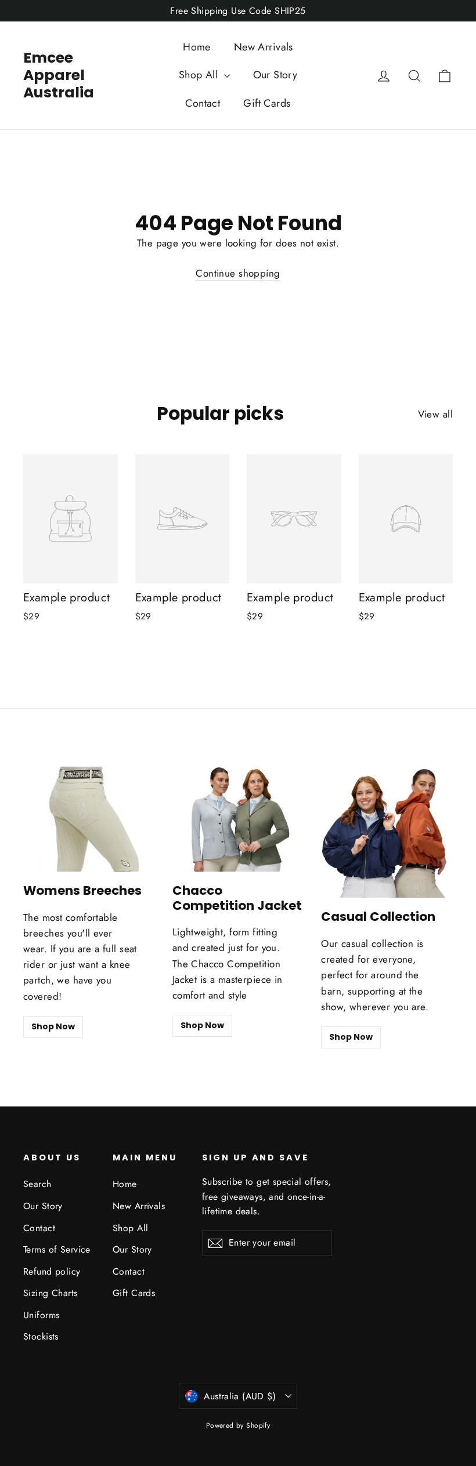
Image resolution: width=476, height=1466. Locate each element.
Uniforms (41, 1315)
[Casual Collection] (387, 832)
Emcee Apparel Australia (58, 75)
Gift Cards (266, 103)
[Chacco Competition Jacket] (238, 819)
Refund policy (52, 1271)
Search (37, 1184)
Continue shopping (238, 273)
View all (435, 414)
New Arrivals (263, 47)
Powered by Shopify (238, 1425)
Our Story (275, 74)
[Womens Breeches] (89, 819)
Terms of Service (57, 1249)
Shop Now (53, 1026)
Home (197, 47)
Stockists (41, 1336)
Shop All (200, 74)
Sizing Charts (50, 1293)
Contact (202, 103)
